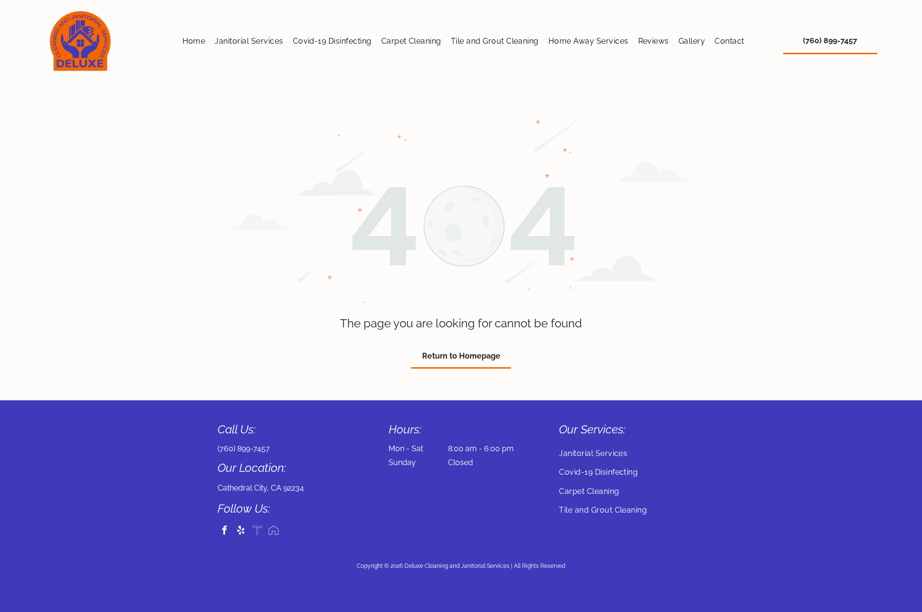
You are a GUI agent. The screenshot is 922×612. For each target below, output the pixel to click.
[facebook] (224, 531)
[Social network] (257, 531)
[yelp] (241, 531)
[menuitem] (194, 41)
